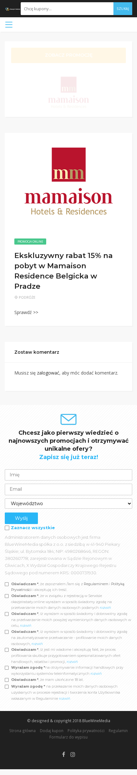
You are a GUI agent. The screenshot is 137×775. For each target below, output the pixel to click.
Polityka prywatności (86, 730)
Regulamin (118, 730)
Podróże (27, 297)
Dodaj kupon (51, 730)
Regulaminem (96, 584)
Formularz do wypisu (68, 736)
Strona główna (22, 730)
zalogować (48, 373)
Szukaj (123, 8)
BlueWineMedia (96, 720)
